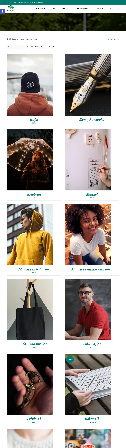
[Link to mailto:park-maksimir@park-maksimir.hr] (19, 2)
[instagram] (118, 2)
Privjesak (34, 419)
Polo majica (92, 344)
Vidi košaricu (114, 39)
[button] (2, 11)
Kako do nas (27, 2)
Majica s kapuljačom (34, 269)
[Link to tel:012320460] (7, 2)
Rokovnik (92, 419)
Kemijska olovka (92, 119)
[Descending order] (27, 47)
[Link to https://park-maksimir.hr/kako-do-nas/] (22, 2)
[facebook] (115, 2)
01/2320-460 (12, 2)
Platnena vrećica (34, 344)
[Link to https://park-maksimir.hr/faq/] (34, 2)
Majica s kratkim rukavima (92, 269)
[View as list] (53, 47)
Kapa (34, 119)
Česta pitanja (39, 2)
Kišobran (34, 194)
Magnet (92, 194)
